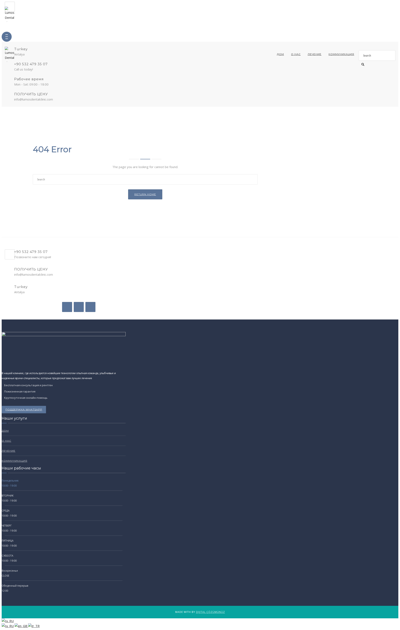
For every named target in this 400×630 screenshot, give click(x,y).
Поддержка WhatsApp (23, 409)
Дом (280, 54)
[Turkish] (34, 626)
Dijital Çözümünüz (210, 612)
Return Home (145, 194)
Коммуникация (341, 54)
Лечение (314, 54)
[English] (21, 626)
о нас (296, 54)
